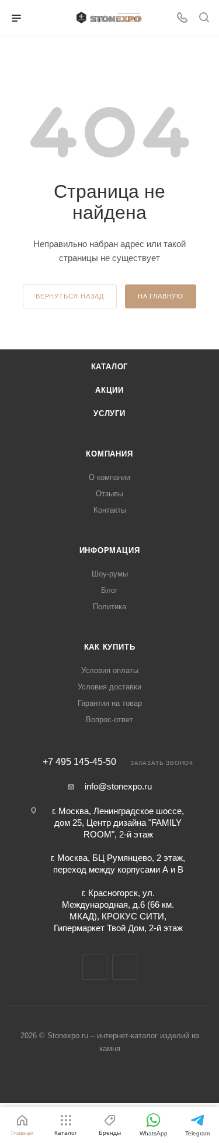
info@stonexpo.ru (118, 786)
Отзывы (109, 493)
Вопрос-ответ (109, 719)
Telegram (94, 967)
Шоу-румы (110, 573)
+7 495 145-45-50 (79, 762)
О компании (109, 477)
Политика (109, 606)
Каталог (109, 366)
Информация (109, 550)
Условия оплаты (109, 670)
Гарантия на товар (110, 703)
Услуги (109, 413)
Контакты (109, 510)
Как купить (109, 647)
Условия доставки (109, 686)
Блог (109, 590)
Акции (109, 390)
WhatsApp (124, 967)
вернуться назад (70, 296)
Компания (109, 453)
